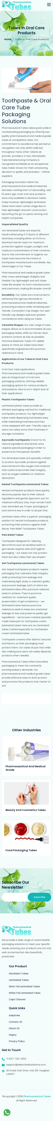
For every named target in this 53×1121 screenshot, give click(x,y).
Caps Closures (17, 999)
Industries (14, 1015)
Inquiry (12, 1034)
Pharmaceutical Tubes (37, 1096)
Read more (26, 749)
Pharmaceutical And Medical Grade (25, 768)
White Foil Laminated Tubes (24, 993)
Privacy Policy (17, 1041)
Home (7, 39)
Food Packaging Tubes (21, 850)
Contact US (15, 1022)
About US (14, 1028)
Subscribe (39, 897)
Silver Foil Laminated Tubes (24, 986)
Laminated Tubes (19, 980)
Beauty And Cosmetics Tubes (26, 810)
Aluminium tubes (18, 973)
